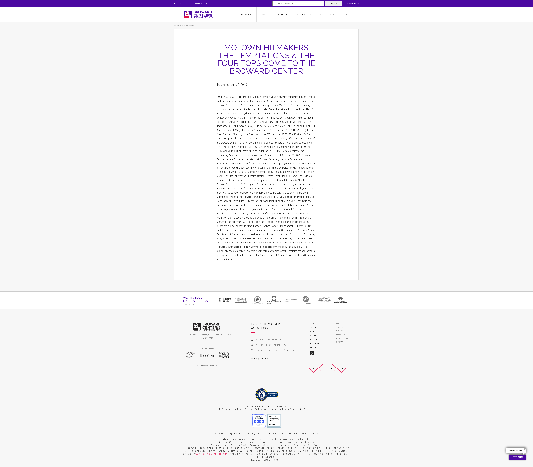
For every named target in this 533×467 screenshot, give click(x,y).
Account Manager (182, 3)
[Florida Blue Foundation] (291, 300)
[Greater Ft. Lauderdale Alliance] (324, 300)
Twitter (317, 371)
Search (333, 3)
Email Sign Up (201, 3)
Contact (340, 331)
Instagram (335, 371)
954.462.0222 (207, 338)
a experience (207, 365)
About (349, 14)
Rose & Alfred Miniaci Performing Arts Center (224, 355)
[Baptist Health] (224, 300)
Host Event (328, 14)
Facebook (326, 371)
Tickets (246, 14)
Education (304, 14)
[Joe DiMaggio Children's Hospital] (341, 300)
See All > (188, 304)
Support (283, 14)
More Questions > (261, 358)
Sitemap (339, 342)
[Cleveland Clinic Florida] (274, 300)
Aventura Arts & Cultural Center (190, 355)
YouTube (345, 371)
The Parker (207, 355)
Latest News (187, 25)
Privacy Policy (343, 335)
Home (177, 25)
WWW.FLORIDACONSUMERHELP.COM (211, 454)
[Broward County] (241, 300)
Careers (340, 327)
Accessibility (342, 338)
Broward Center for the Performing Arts (204, 14)
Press (338, 323)
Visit (265, 14)
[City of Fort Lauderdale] (257, 300)
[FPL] (307, 300)
